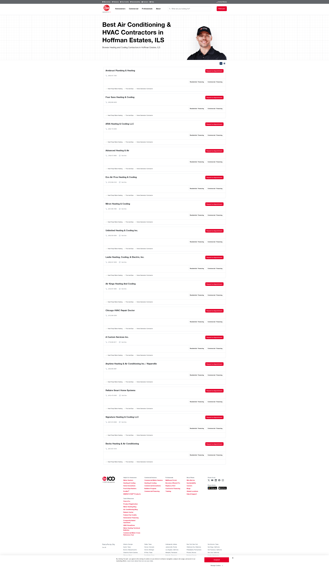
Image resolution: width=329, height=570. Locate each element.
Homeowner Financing (130, 518)
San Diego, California (214, 547)
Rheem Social (211, 477)
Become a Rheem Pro (172, 483)
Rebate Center (128, 512)
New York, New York (192, 544)
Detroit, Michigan (149, 549)
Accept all (217, 560)
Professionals (147, 9)
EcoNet (126, 491)
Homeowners (120, 9)
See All (104, 547)
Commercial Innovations (152, 486)
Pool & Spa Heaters (129, 488)
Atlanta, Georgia (128, 544)
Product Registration (130, 504)
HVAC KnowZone (129, 525)
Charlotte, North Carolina (130, 552)
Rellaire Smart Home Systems (120, 390)
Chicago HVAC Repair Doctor (120, 310)
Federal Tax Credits (130, 515)
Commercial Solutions (150, 477)
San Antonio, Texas (213, 544)
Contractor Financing (172, 488)
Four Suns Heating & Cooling (120, 97)
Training (168, 491)
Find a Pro (126, 501)
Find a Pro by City (108, 544)
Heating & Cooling (129, 483)
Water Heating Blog (129, 507)
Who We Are (191, 480)
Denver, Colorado (149, 547)
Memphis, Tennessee (171, 552)
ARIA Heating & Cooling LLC (120, 124)
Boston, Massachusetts (130, 549)
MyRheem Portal (171, 480)
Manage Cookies (216, 565)
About (158, 9)
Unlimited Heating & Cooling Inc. (122, 230)
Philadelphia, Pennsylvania (194, 549)
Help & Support (192, 494)
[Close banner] (232, 558)
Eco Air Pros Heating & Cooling (121, 177)
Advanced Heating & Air (117, 150)
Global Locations (192, 491)
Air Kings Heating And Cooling (121, 283)
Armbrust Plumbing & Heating (120, 70)
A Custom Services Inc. (117, 337)
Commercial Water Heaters (153, 480)
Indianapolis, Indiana (171, 544)
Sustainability (136, 2)
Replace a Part (170, 486)
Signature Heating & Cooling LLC (122, 417)
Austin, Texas (127, 547)
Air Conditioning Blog (130, 509)
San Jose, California (213, 552)
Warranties (107, 2)
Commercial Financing (151, 491)
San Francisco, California (215, 549)
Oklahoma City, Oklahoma (194, 547)
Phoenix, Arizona (191, 552)
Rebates (116, 2)
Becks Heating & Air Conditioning (122, 443)
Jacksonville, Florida (171, 547)
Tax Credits (125, 2)
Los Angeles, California (172, 549)
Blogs (188, 488)
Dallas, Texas (148, 544)
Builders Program (150, 488)
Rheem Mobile (212, 485)
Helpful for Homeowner (130, 477)
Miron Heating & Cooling (118, 203)
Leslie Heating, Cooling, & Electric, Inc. (125, 257)
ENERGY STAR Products (132, 494)
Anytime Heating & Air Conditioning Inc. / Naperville (131, 363)
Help (152, 2)
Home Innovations (129, 486)
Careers (145, 2)
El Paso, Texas (148, 552)
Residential (197, 82)
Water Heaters (128, 480)
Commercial (133, 9)
